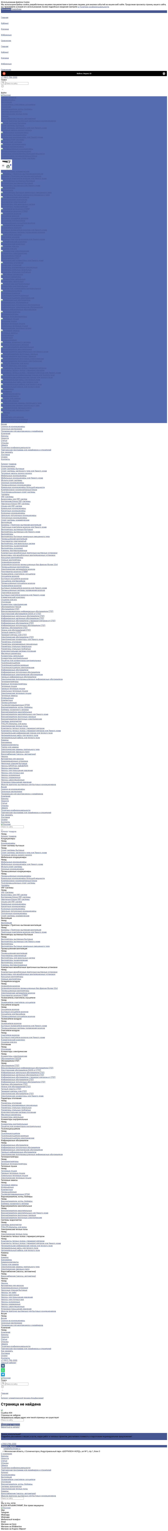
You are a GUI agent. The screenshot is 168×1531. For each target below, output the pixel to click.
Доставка (5, 817)
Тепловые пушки (9, 686)
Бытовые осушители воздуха (14, 218)
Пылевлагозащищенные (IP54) (15, 705)
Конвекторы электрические (14, 604)
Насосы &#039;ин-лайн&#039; (14, 766)
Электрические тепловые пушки (16, 328)
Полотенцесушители (10, 663)
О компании (6, 1454)
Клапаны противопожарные (14, 550)
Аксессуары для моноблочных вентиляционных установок (28, 555)
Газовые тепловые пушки (13, 323)
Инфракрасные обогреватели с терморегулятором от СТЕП (28, 621)
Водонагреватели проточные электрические (21, 719)
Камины (5, 740)
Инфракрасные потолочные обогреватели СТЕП (23, 625)
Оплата (4, 819)
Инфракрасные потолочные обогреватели (20, 305)
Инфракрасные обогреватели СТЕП (17, 623)
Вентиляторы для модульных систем (18, 204)
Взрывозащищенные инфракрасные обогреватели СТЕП (27, 611)
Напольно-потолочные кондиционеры (18, 515)
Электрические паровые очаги (15, 752)
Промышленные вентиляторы (15, 567)
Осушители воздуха (10, 576)
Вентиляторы (7, 534)
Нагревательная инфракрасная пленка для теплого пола (27, 733)
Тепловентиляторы (10, 681)
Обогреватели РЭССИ (11, 256)
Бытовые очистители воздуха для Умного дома (23, 239)
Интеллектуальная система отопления (18, 651)
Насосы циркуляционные (12, 780)
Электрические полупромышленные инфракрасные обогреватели (32, 679)
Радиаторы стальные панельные (16, 270)
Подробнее (16, 9)
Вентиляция (6, 522)
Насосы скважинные (10, 777)
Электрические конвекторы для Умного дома (22, 260)
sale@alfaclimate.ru (11, 1449)
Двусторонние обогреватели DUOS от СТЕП (21, 614)
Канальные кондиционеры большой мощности (23, 153)
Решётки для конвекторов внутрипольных (21, 288)
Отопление (6, 602)
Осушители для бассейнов (13, 220)
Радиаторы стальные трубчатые (16, 272)
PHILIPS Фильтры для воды (14, 724)
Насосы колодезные (10, 775)
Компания (5, 796)
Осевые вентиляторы (11, 560)
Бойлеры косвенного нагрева (15, 709)
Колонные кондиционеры (13, 513)
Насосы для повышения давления (17, 770)
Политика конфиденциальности (15, 447)
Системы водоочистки (11, 721)
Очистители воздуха (10, 592)
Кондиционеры (8, 466)
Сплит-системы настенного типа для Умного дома (24, 128)
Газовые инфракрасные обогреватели (18, 309)
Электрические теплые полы (14, 726)
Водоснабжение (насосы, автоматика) (18, 754)
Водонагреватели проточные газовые (18, 717)
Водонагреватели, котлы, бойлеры (17, 707)
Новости (5, 438)
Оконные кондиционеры (12, 483)
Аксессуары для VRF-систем (14, 499)
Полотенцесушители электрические (17, 298)
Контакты (5, 822)
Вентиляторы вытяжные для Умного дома (20, 185)
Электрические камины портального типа (20, 749)
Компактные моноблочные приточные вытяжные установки (29, 553)
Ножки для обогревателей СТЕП (16, 630)
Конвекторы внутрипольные (14, 658)
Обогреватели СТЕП (10, 258)
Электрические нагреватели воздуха (18, 569)
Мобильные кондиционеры (14, 475)
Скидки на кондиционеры (13, 426)
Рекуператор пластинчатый (13, 202)
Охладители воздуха (10, 562)
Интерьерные (7, 335)
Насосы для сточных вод (12, 773)
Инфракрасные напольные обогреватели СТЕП (23, 616)
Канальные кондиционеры (13, 508)
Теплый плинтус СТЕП (11, 632)
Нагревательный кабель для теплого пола (20, 738)
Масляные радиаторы (11, 653)
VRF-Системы (7, 497)
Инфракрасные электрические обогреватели (22, 307)
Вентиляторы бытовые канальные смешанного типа (25, 536)
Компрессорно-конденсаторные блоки (19, 156)
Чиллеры (5, 494)
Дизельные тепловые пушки (14, 326)
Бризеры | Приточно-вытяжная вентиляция (21, 525)
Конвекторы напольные (12, 656)
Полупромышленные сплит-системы (18, 158)
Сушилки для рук (9, 600)
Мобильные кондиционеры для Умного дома (22, 137)
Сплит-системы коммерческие (15, 520)
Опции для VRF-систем (11, 506)
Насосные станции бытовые (14, 422)
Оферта (4, 445)
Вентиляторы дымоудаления (14, 206)
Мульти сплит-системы (11, 480)
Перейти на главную (10, 1425)
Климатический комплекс (13, 597)
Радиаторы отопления (11, 642)
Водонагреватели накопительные (16, 712)
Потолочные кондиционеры (14, 518)
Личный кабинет (8, 1363)
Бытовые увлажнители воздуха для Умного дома (24, 230)
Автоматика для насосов (12, 417)
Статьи (4, 440)
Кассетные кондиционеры (13, 511)
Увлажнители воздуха (11, 585)
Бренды (4, 436)
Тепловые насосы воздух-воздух (16, 130)
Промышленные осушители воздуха (18, 223)
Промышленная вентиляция (14, 539)
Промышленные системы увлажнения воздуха (23, 232)
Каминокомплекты (10, 745)
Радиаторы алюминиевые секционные (19, 267)
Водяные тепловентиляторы (14, 316)
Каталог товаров (8, 464)
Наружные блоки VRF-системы (15, 504)
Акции (4, 787)
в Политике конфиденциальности (93, 7)
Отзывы (5, 443)
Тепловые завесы (9, 695)
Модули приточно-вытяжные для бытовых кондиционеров (28, 784)
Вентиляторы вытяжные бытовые (17, 529)
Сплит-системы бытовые (12, 468)
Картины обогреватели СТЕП (14, 628)
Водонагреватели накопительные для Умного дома (24, 351)
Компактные (7, 337)
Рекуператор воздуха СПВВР (14, 571)
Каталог (4, 1472)
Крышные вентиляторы (12, 557)
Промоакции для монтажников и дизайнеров (22, 431)
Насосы (4, 756)
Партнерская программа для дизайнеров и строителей (26, 450)
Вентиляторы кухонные (12, 548)
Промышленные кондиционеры (16, 485)
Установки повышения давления (16, 782)
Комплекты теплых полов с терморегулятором (22, 728)
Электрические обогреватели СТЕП (17, 637)
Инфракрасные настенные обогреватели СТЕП (22, 618)
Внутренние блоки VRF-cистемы (16, 501)
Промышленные (9, 340)
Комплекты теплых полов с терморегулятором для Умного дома (31, 373)
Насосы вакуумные (10, 768)
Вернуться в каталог (10, 1427)
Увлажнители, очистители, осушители (18, 574)
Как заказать (7, 815)
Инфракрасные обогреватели (14, 670)
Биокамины (6, 742)
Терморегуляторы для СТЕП (14, 635)
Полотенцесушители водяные (15, 295)
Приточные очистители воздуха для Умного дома (23, 178)
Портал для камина (10, 747)
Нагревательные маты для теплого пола (19, 735)
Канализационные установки (14, 419)
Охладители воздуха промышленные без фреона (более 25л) (29, 564)
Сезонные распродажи (11, 429)
